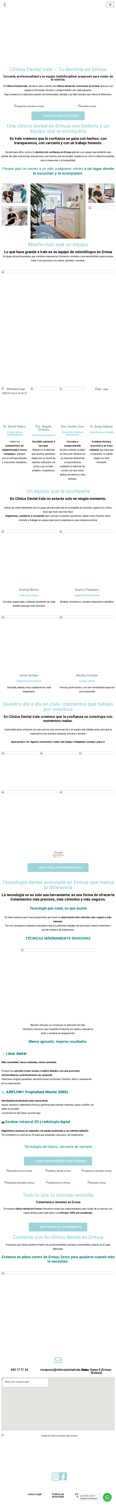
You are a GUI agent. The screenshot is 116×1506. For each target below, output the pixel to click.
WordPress (37, 1502)
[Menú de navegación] (110, 4)
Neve (5, 1502)
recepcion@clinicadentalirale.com (63, 1370)
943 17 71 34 (19, 1370)
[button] (58, 1227)
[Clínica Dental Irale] (4, 4)
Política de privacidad (58, 1495)
